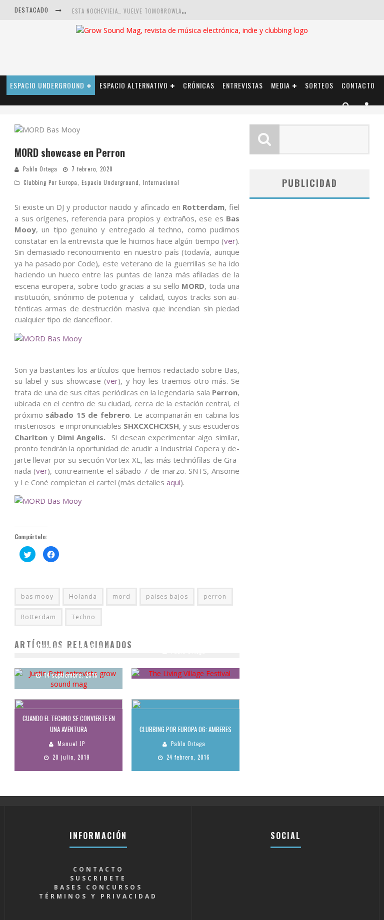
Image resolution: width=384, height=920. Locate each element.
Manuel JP (71, 744)
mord (121, 596)
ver (230, 241)
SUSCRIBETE (98, 878)
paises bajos (167, 596)
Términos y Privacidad (98, 896)
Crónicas (198, 85)
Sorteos (319, 85)
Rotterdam (38, 617)
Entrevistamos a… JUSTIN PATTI (68, 647)
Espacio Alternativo (134, 85)
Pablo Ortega (40, 169)
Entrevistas (242, 85)
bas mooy (37, 596)
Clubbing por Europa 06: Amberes (186, 729)
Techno (84, 617)
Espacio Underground (47, 85)
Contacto (358, 85)
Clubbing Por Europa (51, 182)
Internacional (161, 182)
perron (215, 596)
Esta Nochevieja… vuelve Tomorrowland (130, 11)
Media (280, 85)
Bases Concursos (98, 887)
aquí (173, 482)
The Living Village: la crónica (186, 637)
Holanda (83, 596)
